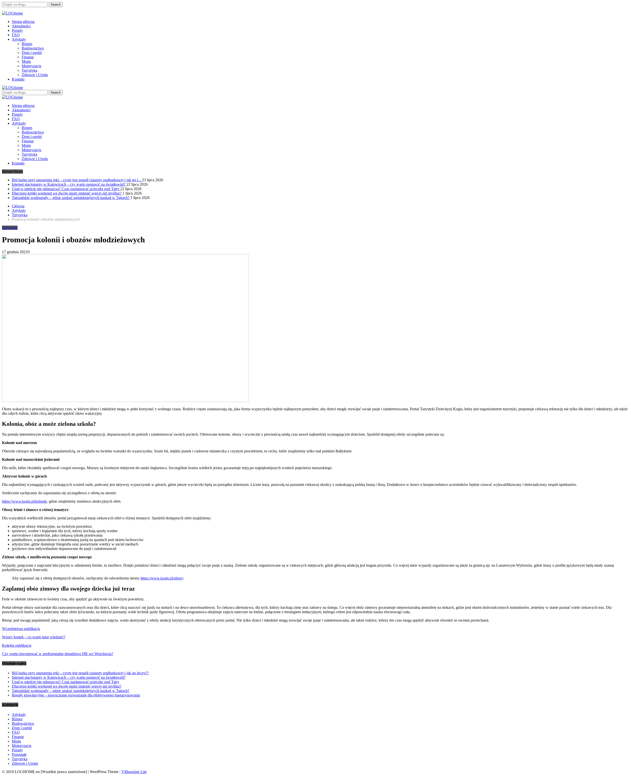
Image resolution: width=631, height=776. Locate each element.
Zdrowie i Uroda (35, 75)
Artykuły (19, 39)
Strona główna (23, 21)
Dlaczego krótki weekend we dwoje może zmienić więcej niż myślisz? (67, 193)
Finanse (28, 57)
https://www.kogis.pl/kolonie (24, 501)
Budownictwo (33, 48)
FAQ (16, 35)
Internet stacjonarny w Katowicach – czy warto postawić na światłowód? (69, 184)
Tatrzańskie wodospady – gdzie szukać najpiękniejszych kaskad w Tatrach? (71, 198)
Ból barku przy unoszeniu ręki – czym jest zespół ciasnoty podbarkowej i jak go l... (77, 180)
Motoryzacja (31, 66)
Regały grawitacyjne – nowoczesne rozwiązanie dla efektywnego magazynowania (76, 695)
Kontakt (18, 79)
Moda (26, 61)
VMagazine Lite (134, 772)
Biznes (27, 44)
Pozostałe (19, 754)
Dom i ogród (32, 52)
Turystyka (29, 70)
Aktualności (21, 26)
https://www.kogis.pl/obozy (161, 578)
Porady (17, 30)
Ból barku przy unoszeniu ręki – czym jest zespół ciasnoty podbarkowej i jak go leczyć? (80, 673)
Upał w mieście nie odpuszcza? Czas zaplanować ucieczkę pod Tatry (66, 189)
